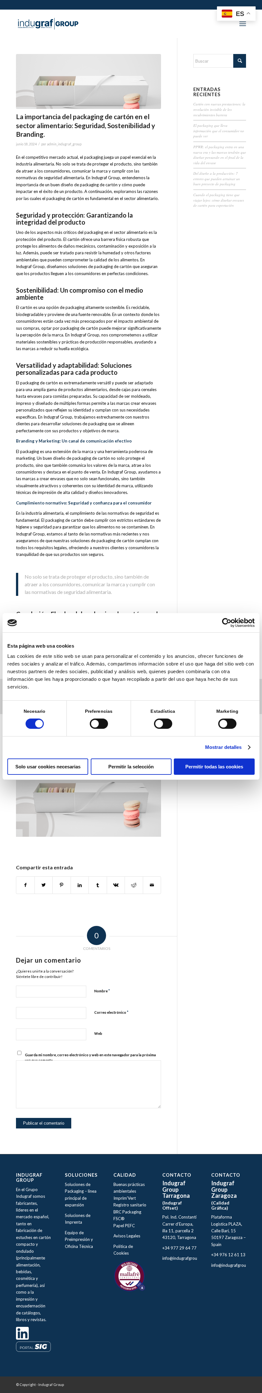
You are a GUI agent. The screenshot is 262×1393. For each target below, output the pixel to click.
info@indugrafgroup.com (185, 1258)
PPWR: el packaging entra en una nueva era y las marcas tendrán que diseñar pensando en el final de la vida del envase (219, 154)
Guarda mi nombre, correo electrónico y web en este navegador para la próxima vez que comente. (90, 1057)
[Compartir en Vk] (116, 885)
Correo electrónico (111, 1012)
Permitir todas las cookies (214, 766)
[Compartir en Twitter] (44, 885)
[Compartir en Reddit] (134, 885)
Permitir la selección (131, 766)
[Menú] (242, 23)
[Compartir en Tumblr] (98, 885)
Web (98, 1033)
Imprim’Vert (124, 1198)
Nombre (102, 990)
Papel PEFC (124, 1225)
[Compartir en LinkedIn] (80, 885)
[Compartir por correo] (152, 885)
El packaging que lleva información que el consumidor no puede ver (218, 130)
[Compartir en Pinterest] (62, 885)
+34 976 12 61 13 (228, 1254)
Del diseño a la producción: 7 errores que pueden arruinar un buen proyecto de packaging (216, 178)
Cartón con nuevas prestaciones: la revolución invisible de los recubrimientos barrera (219, 109)
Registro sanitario (129, 1204)
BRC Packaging (127, 1211)
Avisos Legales (127, 1235)
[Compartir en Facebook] (25, 885)
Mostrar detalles (223, 747)
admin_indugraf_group (64, 144)
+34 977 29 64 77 (179, 1248)
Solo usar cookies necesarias (48, 766)
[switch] (99, 724)
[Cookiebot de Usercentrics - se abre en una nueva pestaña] (227, 622)
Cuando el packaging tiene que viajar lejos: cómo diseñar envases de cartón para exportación (218, 200)
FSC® (119, 1218)
